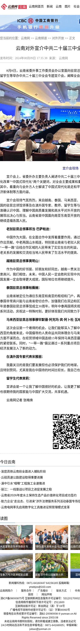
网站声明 (47, 594)
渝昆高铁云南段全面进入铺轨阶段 (23, 471)
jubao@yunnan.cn (40, 629)
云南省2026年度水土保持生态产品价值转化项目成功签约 (39, 495)
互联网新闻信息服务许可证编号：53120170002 (52, 598)
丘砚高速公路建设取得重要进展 (22, 477)
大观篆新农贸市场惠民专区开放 (18, 546)
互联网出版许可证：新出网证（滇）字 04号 (40, 606)
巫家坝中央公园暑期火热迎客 (51, 574)
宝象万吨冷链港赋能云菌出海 (16, 574)
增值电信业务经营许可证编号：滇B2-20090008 (30, 613)
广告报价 (43, 590)
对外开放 (58, 38)
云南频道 (41, 38)
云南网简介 (6, 590)
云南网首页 (36, 6)
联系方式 (61, 590)
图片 (68, 6)
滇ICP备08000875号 (12, 598)
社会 (77, 6)
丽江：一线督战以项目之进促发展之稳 (26, 489)
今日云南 (7, 462)
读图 (4, 519)
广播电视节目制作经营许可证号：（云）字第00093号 (40, 609)
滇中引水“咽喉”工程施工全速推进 (23, 483)
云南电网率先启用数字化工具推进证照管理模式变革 (35, 507)
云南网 (25, 38)
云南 (59, 6)
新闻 (50, 6)
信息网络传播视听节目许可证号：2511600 (40, 602)
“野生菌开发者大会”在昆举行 (51, 546)
